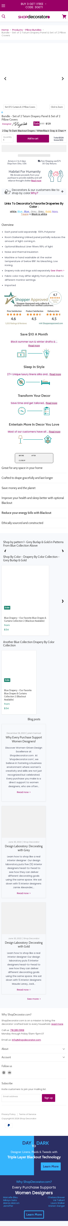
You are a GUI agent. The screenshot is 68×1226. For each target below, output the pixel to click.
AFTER (33, 455)
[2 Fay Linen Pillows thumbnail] (13, 112)
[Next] (62, 79)
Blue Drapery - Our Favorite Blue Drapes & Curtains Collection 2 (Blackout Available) (25, 619)
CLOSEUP (22, 460)
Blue (20, 211)
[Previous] (5, 79)
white (13, 211)
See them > (57, 270)
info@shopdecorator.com (26, 1039)
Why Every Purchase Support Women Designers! (24, 739)
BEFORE (21, 455)
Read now (23, 792)
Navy (55, 211)
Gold (48, 211)
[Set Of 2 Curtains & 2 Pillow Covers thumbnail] (2, 112)
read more (57, 1024)
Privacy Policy (8, 1114)
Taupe (25, 214)
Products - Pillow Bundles (26, 29)
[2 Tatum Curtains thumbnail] (5, 112)
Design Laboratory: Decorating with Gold (24, 944)
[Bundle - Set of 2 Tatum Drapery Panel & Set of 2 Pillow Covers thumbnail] (16, 112)
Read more (36, 180)
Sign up (48, 1097)
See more (33, 998)
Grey (34, 211)
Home (5, 29)
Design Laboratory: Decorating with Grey (24, 848)
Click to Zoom (57, 107)
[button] (34, 148)
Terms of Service (27, 1114)
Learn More (34, 1214)
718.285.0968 (17, 1030)
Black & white (39, 214)
